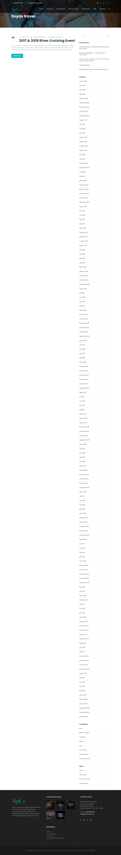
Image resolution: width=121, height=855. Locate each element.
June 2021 (82, 215)
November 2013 (84, 578)
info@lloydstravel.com (35, 3)
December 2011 (83, 626)
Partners (48, 832)
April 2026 (82, 94)
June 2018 (82, 349)
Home (41, 9)
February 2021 (83, 232)
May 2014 (82, 552)
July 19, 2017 (25, 37)
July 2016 (82, 449)
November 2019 (84, 280)
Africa (50, 805)
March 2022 (82, 180)
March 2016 (82, 466)
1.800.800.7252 (18, 3)
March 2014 (82, 561)
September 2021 (84, 202)
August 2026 (83, 81)
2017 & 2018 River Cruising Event (47, 40)
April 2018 (82, 358)
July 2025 (82, 124)
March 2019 (82, 310)
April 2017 (82, 410)
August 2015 (83, 492)
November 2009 (84, 712)
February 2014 (83, 565)
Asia (50, 815)
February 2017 (83, 418)
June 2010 (82, 682)
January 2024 (83, 142)
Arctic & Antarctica (70, 805)
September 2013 (84, 583)
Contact (102, 9)
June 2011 (82, 647)
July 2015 (82, 496)
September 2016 (84, 440)
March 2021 (82, 228)
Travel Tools (50, 836)
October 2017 (83, 384)
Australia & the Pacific (60, 815)
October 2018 (83, 332)
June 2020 (82, 254)
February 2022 (83, 185)
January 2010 (83, 704)
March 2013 (82, 595)
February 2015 (83, 518)
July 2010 (82, 678)
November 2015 (84, 479)
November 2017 (84, 379)
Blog (94, 9)
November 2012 (84, 600)
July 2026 (82, 85)
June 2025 (82, 129)
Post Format (83, 750)
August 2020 (83, 245)
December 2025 (84, 103)
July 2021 (82, 211)
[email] (97, 3)
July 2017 (82, 397)
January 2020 (83, 276)
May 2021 (82, 219)
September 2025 (84, 116)
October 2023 (83, 146)
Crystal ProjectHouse (39, 37)
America (60, 805)
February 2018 (83, 366)
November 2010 (84, 660)
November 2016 (84, 431)
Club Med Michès (84, 65)
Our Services (61, 9)
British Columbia (84, 733)
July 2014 (82, 544)
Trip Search (86, 9)
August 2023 (83, 150)
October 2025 (83, 111)
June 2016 (82, 453)
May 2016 (82, 457)
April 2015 (82, 509)
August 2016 (83, 444)
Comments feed (84, 779)
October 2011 (83, 634)
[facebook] (100, 3)
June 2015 (82, 500)
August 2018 (83, 340)
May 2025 (82, 133)
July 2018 (82, 345)
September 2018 (84, 336)
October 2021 (83, 198)
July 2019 (82, 293)
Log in (81, 770)
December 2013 (84, 574)
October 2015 (83, 483)
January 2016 (83, 470)
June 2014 (82, 548)
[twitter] (106, 3)
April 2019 (82, 306)
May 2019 (82, 302)
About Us (50, 9)
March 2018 (82, 362)
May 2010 (82, 686)
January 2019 (83, 319)
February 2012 (83, 621)
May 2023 (82, 159)
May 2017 (82, 405)
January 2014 (83, 570)
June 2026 (82, 90)
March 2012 (82, 617)
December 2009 (84, 708)
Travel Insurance (51, 834)
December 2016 (84, 427)
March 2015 (82, 513)
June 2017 (82, 401)
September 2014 (84, 535)
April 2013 (82, 591)
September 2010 (84, 669)
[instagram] (109, 3)
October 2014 (83, 531)
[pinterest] (103, 3)
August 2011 (82, 643)
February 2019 (83, 314)
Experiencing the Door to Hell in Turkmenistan (93, 69)
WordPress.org (83, 783)
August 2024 (83, 137)
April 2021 (82, 224)
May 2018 (82, 353)
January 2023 (83, 163)
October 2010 (83, 665)
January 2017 (83, 423)
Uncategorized (83, 754)
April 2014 (82, 557)
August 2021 (83, 206)
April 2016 (82, 461)
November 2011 (83, 630)
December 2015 (84, 474)
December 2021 (84, 189)
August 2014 (83, 539)
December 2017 (84, 375)
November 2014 (84, 526)
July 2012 (82, 604)
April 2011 (81, 652)
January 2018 (83, 371)
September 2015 (84, 487)
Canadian (82, 737)
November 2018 (84, 327)
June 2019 (82, 297)
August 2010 (83, 673)
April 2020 (82, 263)
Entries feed (83, 775)
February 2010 (83, 699)
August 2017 (83, 392)
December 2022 (84, 168)
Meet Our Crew (74, 9)
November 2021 (84, 193)
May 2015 (82, 505)
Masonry (82, 741)
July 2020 (82, 250)
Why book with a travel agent (55, 838)
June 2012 (82, 608)
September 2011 (84, 639)
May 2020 (82, 258)
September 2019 (84, 284)
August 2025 (83, 120)
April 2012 (82, 613)
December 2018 (84, 323)
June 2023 (82, 155)
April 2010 (82, 691)
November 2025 (84, 107)
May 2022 (82, 176)
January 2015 (83, 522)
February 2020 (83, 271)
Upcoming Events (58, 37)
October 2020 (83, 241)
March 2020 (83, 267)
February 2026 (83, 98)
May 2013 (82, 587)
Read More (17, 56)
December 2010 (84, 656)
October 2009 (83, 717)
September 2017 (84, 388)
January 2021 (83, 237)
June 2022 (82, 172)
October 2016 (83, 436)
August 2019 (83, 289)
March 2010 (82, 695)
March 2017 (82, 414)
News (80, 746)
